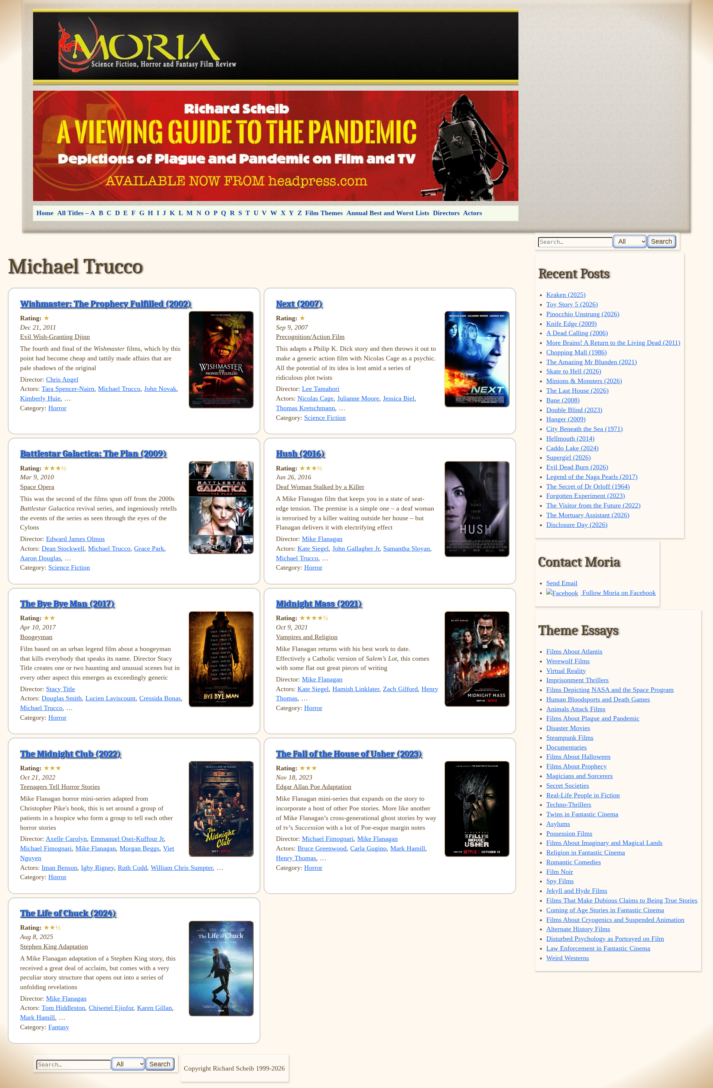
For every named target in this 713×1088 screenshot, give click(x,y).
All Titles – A (76, 213)
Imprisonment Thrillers (577, 680)
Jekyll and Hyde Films (576, 890)
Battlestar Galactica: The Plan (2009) (93, 453)
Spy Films (560, 881)
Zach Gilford (400, 689)
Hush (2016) (300, 453)
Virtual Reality (566, 670)
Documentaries (566, 747)
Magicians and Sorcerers (579, 776)
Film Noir (559, 871)
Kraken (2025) (566, 294)
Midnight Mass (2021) (319, 603)
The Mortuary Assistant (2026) (587, 515)
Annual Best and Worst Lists (387, 213)
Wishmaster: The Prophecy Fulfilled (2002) (105, 303)
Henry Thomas (296, 858)
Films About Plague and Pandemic (592, 718)
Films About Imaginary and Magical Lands (604, 842)
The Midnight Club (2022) (70, 753)
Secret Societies (567, 785)
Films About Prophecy (576, 766)
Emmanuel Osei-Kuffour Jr (127, 838)
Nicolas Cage (315, 398)
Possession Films (569, 833)
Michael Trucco (119, 388)
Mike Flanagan (322, 539)
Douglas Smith (62, 698)
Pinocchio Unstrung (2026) (582, 314)
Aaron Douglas (40, 558)
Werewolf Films (568, 661)
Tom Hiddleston (63, 1007)
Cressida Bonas (160, 698)
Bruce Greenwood (321, 848)
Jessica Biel (398, 398)
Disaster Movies (568, 728)
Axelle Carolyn (66, 838)
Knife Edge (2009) (571, 323)
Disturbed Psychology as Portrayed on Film (605, 938)
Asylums (558, 824)
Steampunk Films (569, 737)
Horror (57, 408)
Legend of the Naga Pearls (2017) (592, 476)
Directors (446, 213)
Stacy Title (60, 689)
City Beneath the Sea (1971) (584, 429)
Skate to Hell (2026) (573, 371)
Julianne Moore (358, 398)
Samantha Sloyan (406, 548)
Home (44, 213)
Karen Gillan (154, 1007)
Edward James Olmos (75, 539)
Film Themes (324, 213)
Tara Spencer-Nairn (68, 388)
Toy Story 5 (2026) (572, 304)
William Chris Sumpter (182, 867)
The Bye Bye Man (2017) (67, 603)
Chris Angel (62, 379)
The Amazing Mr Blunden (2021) (591, 362)
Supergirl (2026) (568, 457)
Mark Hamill (407, 848)
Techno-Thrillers (568, 804)
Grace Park (149, 548)
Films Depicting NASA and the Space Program (610, 689)
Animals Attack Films (575, 709)
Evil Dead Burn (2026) (577, 467)
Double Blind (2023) (574, 410)
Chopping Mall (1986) (576, 352)
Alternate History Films (578, 929)
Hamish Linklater (355, 689)
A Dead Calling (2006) (577, 333)
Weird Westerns (567, 958)
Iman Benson (59, 867)
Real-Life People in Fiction (583, 795)
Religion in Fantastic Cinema (585, 852)
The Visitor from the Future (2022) (593, 505)
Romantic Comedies (573, 862)
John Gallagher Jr (356, 548)
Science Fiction (325, 417)
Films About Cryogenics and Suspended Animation (615, 919)
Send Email (561, 583)
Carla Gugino (368, 848)
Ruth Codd (132, 867)
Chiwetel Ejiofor (111, 1007)
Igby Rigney (97, 867)
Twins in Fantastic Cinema (582, 814)
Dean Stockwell (63, 548)
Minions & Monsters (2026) (584, 381)
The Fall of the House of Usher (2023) (349, 753)
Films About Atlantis (574, 651)
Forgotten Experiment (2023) (585, 495)
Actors (472, 213)
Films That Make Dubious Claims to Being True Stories (621, 900)
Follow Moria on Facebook (618, 592)
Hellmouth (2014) (570, 438)
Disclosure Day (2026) (577, 524)
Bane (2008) (563, 400)
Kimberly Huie (40, 398)
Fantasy (58, 1027)
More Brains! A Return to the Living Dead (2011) (613, 342)
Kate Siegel (313, 548)
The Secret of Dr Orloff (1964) (588, 486)
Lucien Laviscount (110, 698)
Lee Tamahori (320, 388)
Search (661, 241)
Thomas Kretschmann (305, 408)
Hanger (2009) (566, 419)
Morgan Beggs (139, 848)
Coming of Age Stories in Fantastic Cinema (605, 910)
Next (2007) (299, 303)
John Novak (160, 388)
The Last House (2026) (577, 390)
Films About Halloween (578, 756)
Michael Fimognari (46, 848)
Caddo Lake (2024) (572, 448)
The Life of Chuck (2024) (68, 913)
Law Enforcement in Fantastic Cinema (598, 948)
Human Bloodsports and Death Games (598, 699)
